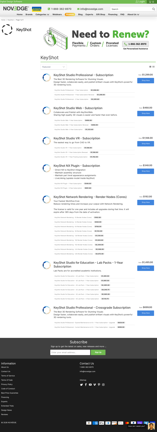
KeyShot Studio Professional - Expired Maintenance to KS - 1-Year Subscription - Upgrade (85, 323)
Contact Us (5, 371)
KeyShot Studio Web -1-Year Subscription (68, 120)
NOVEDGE (12, 422)
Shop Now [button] (146, 80)
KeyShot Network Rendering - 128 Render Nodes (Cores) (73, 236)
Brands (29, 14)
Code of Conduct (8, 389)
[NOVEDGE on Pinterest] (99, 385)
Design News (6, 410)
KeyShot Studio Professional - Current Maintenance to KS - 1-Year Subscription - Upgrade (85, 327)
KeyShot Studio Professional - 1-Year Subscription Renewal (74, 95)
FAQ (122, 14)
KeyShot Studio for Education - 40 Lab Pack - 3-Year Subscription (77, 299)
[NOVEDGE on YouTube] (90, 385)
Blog (80, 14)
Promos (70, 14)
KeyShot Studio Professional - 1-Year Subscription (71, 90)
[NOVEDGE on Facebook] (86, 385)
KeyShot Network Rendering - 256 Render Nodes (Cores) (74, 254)
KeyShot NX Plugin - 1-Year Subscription (68, 183)
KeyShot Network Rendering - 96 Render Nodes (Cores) (73, 231)
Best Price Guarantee (9, 393)
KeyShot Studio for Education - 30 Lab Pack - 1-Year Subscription (76, 280)
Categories (41, 14)
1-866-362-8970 (61, 8)
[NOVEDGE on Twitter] (81, 385)
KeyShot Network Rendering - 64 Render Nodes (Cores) (73, 226)
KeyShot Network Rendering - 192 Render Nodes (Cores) (73, 245)
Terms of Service (8, 376)
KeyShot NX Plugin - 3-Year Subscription (68, 188)
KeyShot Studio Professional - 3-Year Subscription (71, 99)
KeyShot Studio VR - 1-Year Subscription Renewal (71, 152)
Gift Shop (100, 14)
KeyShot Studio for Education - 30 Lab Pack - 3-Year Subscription (77, 294)
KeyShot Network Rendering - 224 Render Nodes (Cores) (74, 249)
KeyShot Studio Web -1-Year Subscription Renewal (71, 125)
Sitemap (83, 380)
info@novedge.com (91, 8)
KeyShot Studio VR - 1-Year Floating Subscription (71, 157)
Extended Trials (7, 406)
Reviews (4, 414)
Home (20, 14)
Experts (89, 14)
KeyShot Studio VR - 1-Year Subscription (68, 148)
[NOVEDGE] (16, 8)
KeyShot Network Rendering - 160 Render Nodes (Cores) (73, 240)
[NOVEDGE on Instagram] (103, 385)
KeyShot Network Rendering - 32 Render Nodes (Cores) (73, 222)
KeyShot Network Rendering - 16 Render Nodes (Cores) (73, 217)
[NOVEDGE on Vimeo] (95, 385)
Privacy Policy (7, 384)
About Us (132, 14)
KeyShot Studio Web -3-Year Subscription (69, 129)
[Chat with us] (151, 426)
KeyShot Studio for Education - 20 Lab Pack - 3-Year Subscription (77, 290)
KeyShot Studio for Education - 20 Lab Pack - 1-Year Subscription (76, 276)
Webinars (57, 14)
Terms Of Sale (7, 380)
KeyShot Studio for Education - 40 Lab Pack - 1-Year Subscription (77, 285)
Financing (112, 14)
